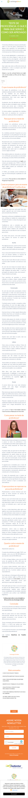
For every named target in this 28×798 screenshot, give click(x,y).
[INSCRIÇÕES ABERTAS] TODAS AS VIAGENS (13, 676)
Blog (11, 38)
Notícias (16, 38)
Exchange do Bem (14, 0)
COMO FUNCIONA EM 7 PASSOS (10, 673)
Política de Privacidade (14, 755)
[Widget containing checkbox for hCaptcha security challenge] (14, 742)
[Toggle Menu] (2, 1)
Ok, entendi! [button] (14, 793)
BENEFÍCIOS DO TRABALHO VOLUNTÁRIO (13, 684)
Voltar (14, 711)
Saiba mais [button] (14, 790)
